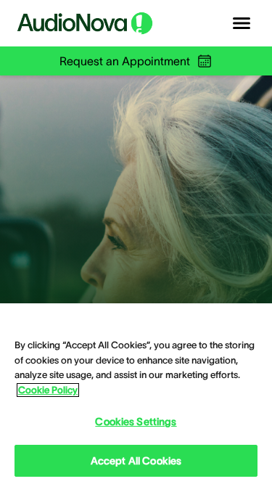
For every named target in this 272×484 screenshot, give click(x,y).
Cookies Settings (135, 421)
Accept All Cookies (136, 461)
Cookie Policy (48, 390)
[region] (136, 393)
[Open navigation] (241, 23)
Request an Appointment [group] (124, 60)
